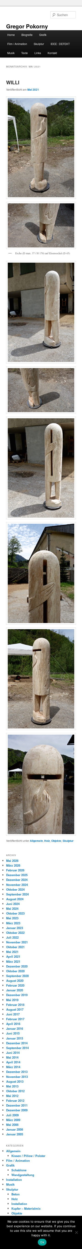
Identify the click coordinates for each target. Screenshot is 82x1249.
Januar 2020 (14, 990)
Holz (47, 841)
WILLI (12, 82)
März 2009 (13, 1120)
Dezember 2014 (17, 1043)
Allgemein (36, 841)
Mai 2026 (12, 860)
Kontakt (52, 53)
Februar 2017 (15, 1019)
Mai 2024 (12, 908)
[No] (76, 1232)
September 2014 (17, 1048)
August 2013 (14, 1081)
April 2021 (13, 956)
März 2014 (13, 1067)
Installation (14, 1179)
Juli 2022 (12, 937)
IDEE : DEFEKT (60, 44)
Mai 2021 (12, 952)
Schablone (18, 1170)
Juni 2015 (13, 1033)
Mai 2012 (12, 1096)
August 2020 (14, 980)
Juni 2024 (13, 904)
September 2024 (17, 894)
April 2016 (13, 1024)
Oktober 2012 (15, 1091)
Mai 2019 (12, 1000)
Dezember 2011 (17, 1105)
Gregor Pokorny (27, 26)
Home (11, 35)
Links (37, 53)
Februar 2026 (15, 870)
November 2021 (17, 942)
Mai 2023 (12, 918)
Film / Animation (17, 44)
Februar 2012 (15, 1100)
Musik (11, 53)
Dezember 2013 (17, 1072)
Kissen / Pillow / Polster (28, 1156)
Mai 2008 (12, 1124)
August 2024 (14, 899)
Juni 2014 (13, 1052)
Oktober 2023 (15, 913)
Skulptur (39, 44)
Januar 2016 (14, 1028)
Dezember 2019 (17, 995)
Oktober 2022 (15, 932)
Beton (15, 1194)
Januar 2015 (14, 1038)
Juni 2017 (13, 1014)
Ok (42, 1242)
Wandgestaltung (22, 1175)
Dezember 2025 (17, 875)
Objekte (56, 841)
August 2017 (14, 1009)
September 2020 (17, 976)
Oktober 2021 (15, 947)
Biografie (27, 35)
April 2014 (13, 1062)
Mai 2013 (12, 1086)
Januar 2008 (14, 1129)
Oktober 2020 (15, 971)
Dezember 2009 (17, 1110)
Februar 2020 (15, 985)
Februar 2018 (15, 1004)
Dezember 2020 (17, 966)
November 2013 (17, 1076)
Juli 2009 (12, 1115)
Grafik (42, 35)
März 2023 (13, 923)
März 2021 (13, 961)
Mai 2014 (12, 1057)
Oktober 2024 (15, 889)
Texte (24, 53)
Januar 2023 (14, 928)
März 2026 (13, 865)
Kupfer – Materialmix (26, 1208)
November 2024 (17, 885)
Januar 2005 (14, 1134)
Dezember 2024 (17, 880)
